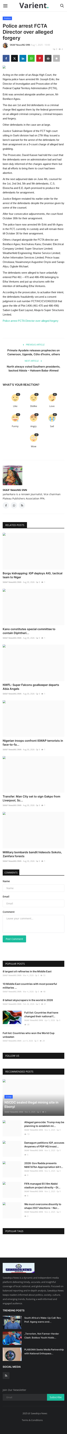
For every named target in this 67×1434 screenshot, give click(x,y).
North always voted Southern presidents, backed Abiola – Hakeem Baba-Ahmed (33, 368)
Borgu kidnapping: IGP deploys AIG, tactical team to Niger (32, 575)
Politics (7, 18)
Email (6, 896)
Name (6, 881)
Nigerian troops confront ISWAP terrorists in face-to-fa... (33, 742)
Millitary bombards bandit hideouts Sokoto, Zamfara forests (32, 854)
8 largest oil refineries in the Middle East (27, 971)
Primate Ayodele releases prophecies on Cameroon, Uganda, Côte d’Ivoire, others (33, 352)
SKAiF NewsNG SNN (20, 44)
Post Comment (14, 939)
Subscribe (56, 1397)
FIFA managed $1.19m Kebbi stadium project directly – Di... (42, 1185)
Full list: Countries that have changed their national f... (41, 1014)
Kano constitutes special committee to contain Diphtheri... (29, 631)
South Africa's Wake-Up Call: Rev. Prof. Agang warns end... (42, 1319)
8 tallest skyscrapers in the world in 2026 (28, 1000)
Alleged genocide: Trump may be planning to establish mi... (44, 1124)
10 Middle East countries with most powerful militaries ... (30, 985)
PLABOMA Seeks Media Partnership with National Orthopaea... (44, 1351)
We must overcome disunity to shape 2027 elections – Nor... (42, 1206)
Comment (9, 912)
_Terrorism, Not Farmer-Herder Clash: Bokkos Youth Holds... (41, 1335)
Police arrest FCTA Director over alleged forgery (30, 320)
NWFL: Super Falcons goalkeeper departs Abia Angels (31, 687)
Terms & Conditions (32, 1420)
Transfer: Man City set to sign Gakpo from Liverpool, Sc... (31, 798)
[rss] (6, 1375)
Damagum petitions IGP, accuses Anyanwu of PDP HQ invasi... (44, 1144)
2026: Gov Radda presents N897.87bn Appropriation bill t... (43, 1165)
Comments (11, 872)
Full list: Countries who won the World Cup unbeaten (28, 1035)
